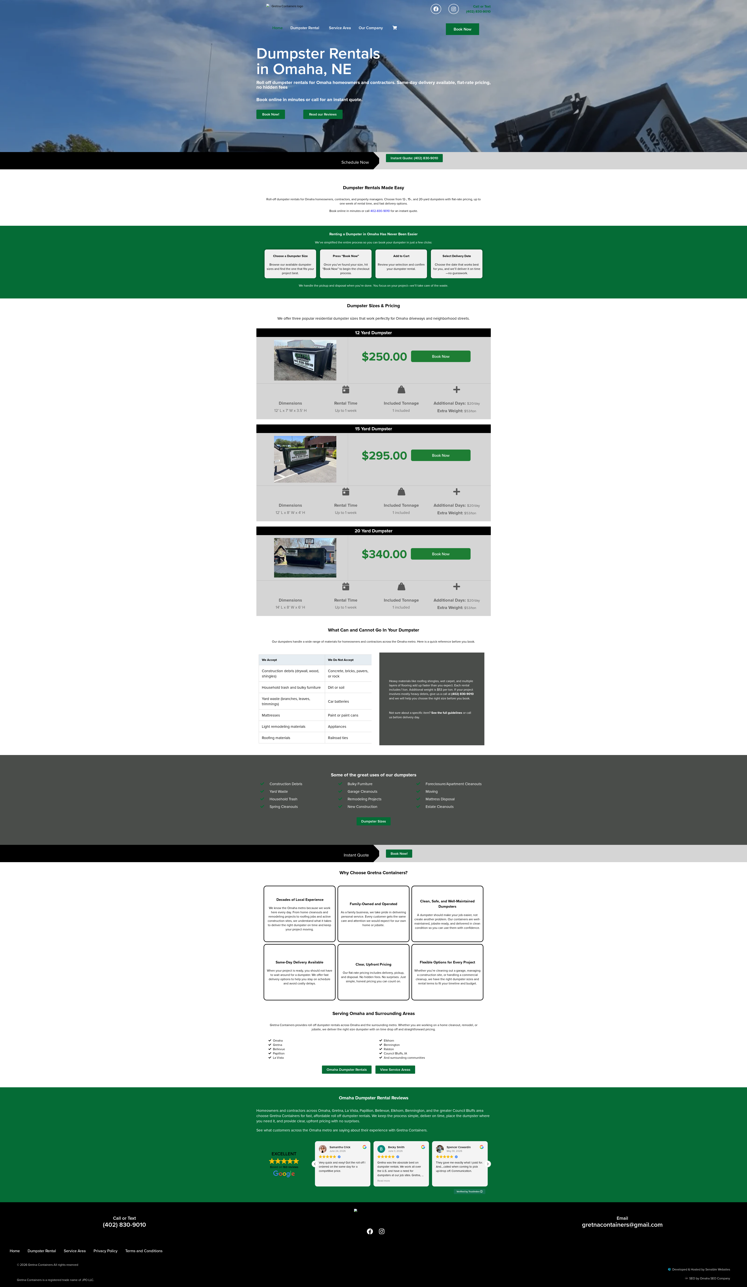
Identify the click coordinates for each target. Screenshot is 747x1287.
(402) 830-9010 (462, 694)
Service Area (340, 28)
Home (277, 28)
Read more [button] (325, 1180)
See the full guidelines (446, 712)
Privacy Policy (105, 1251)
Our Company (371, 28)
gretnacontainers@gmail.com (622, 1224)
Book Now (441, 356)
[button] (488, 1164)
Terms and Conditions (143, 1251)
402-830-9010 (380, 211)
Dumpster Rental (304, 28)
